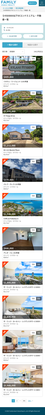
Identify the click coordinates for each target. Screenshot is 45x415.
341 (24, 401)
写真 (33, 58)
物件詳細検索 (19, 8)
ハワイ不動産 (9, 8)
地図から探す (32, 45)
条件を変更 (34, 36)
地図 (38, 58)
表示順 (4, 51)
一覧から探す (12, 45)
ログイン (33, 3)
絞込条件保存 (13, 36)
